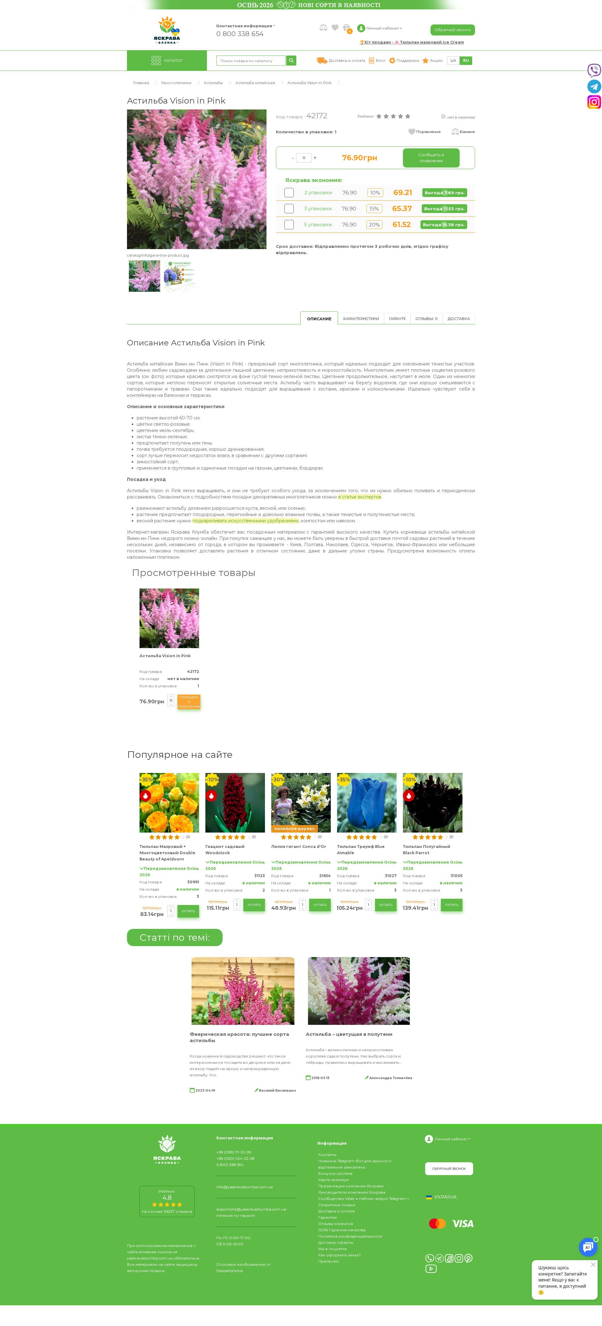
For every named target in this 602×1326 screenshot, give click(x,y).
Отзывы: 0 (426, 318)
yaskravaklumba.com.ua (149, 1258)
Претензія (328, 1261)
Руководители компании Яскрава (351, 1192)
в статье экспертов (359, 497)
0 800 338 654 (240, 33)
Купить (188, 911)
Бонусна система (335, 1173)
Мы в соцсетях (332, 1248)
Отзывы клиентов (335, 1223)
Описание (319, 319)
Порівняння (428, 131)
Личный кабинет (451, 1139)
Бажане (467, 131)
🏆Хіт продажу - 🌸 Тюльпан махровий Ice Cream (412, 42)
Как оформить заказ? (339, 1255)
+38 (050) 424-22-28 (235, 1158)
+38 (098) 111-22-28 (233, 1152)
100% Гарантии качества (342, 1229)
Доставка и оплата (336, 1211)
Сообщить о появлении (189, 702)
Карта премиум (333, 1179)
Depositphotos (229, 1270)
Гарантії (397, 318)
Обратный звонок (453, 29)
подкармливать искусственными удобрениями (245, 521)
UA (453, 60)
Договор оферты (335, 1242)
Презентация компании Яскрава (350, 1186)
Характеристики (361, 318)
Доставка (459, 318)
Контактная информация (241, 26)
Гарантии (327, 1217)
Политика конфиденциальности (350, 1236)
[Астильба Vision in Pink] (197, 179)
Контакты (327, 1154)
